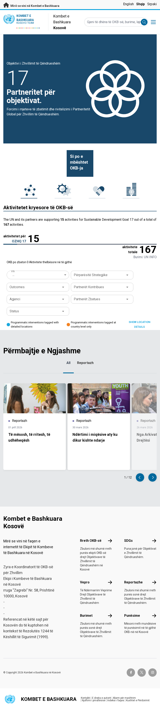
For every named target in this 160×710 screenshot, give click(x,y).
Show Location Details (139, 324)
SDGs (128, 541)
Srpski (152, 4)
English (128, 4)
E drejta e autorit (101, 697)
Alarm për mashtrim (124, 697)
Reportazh (85, 363)
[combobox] (38, 275)
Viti (13, 271)
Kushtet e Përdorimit (138, 700)
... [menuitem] (13, 275)
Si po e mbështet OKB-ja (79, 162)
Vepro (85, 582)
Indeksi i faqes (115, 700)
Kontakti (85, 697)
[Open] (127, 275)
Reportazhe (133, 582)
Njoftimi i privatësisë (93, 700)
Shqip (140, 4)
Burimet (86, 616)
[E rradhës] (152, 477)
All (68, 363)
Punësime (132, 616)
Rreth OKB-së (90, 541)
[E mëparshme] (140, 477)
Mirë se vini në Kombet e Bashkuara (34, 5)
